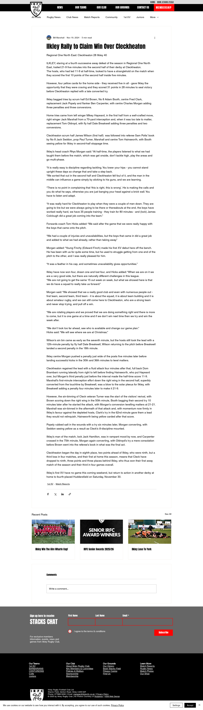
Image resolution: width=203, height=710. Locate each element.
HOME (152, 2)
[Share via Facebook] (48, 494)
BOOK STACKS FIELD (165, 2)
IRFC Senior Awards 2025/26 (99, 549)
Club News (72, 17)
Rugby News (53, 17)
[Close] (199, 705)
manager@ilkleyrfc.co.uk (84, 694)
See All (168, 514)
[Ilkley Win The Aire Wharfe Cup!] (53, 532)
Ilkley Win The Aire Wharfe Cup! (51, 549)
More (152, 17)
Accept (190, 705)
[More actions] (154, 37)
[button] (59, 7)
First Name (73, 616)
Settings (176, 705)
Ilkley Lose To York (141, 549)
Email (125, 616)
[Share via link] (69, 494)
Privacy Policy (102, 694)
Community (112, 17)
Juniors (140, 17)
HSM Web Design (112, 696)
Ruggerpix (98, 696)
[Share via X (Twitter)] (55, 494)
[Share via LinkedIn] (62, 494)
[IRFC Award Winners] (101, 532)
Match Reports (92, 17)
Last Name (99, 616)
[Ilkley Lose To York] (149, 532)
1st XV (126, 17)
